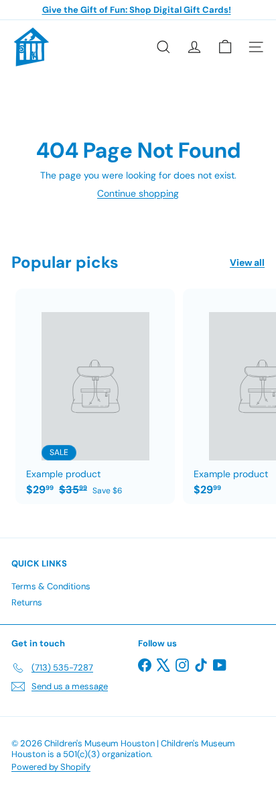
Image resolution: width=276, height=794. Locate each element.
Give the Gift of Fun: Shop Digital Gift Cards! (136, 9)
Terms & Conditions (50, 586)
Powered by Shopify (50, 767)
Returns (26, 602)
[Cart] (225, 47)
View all (247, 262)
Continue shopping (138, 193)
